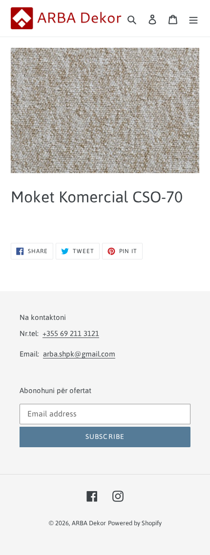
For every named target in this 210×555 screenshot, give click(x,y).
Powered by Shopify (135, 523)
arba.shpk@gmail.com (79, 354)
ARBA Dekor (89, 523)
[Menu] (193, 18)
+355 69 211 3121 (70, 333)
